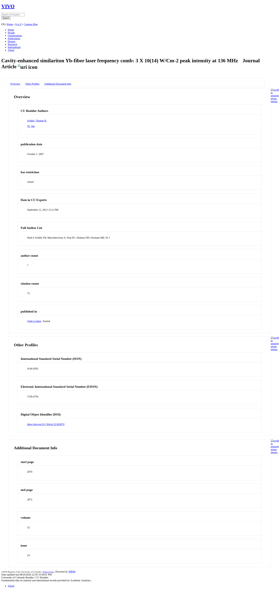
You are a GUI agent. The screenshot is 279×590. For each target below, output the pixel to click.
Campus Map (31, 24)
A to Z (18, 24)
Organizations (15, 35)
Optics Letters (34, 321)
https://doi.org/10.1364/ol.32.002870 (45, 424)
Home (10, 24)
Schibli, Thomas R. (37, 120)
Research (12, 44)
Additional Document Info (57, 83)
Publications (14, 38)
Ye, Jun (31, 126)
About (11, 50)
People (11, 32)
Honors (11, 41)
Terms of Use (48, 572)
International (14, 47)
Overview (15, 83)
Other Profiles (32, 83)
